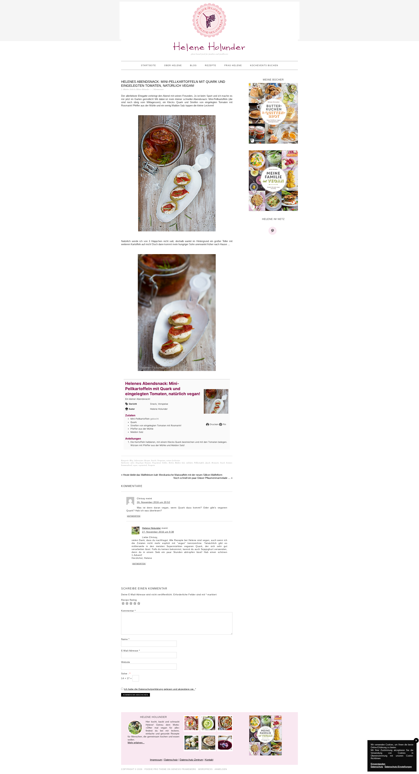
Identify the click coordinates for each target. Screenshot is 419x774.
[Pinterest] (273, 231)
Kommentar (128, 610)
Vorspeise (151, 465)
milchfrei (189, 462)
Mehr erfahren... (136, 742)
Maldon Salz (180, 462)
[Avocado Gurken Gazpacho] (208, 729)
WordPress (205, 769)
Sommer (229, 462)
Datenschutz (171, 759)
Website (125, 662)
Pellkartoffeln (199, 462)
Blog (131, 460)
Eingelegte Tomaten (143, 462)
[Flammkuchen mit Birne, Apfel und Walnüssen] (208, 748)
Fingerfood (156, 462)
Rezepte (147, 460)
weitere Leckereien (173, 460)
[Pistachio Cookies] (191, 748)
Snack (222, 462)
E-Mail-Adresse (130, 650)
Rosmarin (215, 462)
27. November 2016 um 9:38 (158, 532)
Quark (207, 462)
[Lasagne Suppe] (225, 729)
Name (125, 639)
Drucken (214, 424)
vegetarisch (142, 465)
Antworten (133, 516)
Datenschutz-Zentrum (191, 759)
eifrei (132, 462)
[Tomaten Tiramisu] (191, 729)
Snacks (153, 460)
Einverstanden (378, 764)
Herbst (171, 462)
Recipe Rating (129, 600)
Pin (224, 424)
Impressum (156, 759)
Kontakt (209, 759)
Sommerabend (126, 465)
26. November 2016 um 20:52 (153, 502)
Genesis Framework (183, 769)
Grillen (164, 462)
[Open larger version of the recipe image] (216, 401)
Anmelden (221, 769)
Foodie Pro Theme (156, 769)
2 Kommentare (158, 89)
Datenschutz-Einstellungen (398, 766)
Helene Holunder (209, 47)
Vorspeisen (161, 460)
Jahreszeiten (138, 460)
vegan (135, 465)
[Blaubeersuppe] (225, 748)
